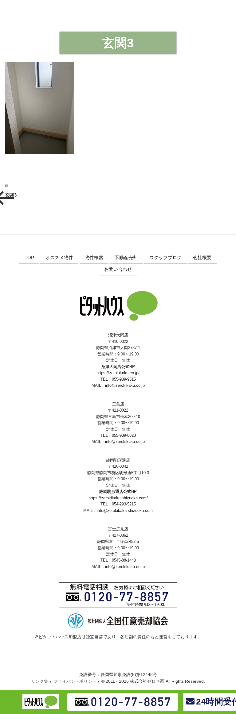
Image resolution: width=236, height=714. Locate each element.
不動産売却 (126, 257)
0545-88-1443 (124, 560)
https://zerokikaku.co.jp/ (118, 372)
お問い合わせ (118, 269)
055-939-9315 (124, 379)
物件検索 (94, 257)
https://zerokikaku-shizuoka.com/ (118, 498)
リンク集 (39, 681)
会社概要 (202, 257)
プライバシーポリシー (74, 681)
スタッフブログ (165, 257)
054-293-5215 (124, 504)
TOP (29, 257)
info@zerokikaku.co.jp (125, 385)
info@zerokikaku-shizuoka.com (125, 510)
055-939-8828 (124, 435)
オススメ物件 (59, 257)
